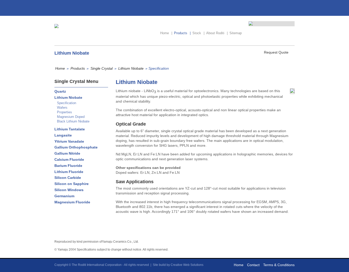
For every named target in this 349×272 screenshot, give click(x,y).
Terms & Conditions (279, 265)
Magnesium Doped (71, 117)
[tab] (80, 91)
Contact (253, 265)
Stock (198, 33)
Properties (64, 112)
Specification (66, 103)
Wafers (62, 107)
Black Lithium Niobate (73, 121)
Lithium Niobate (131, 68)
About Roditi (217, 33)
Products (182, 33)
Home (166, 33)
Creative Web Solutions (187, 265)
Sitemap (235, 33)
